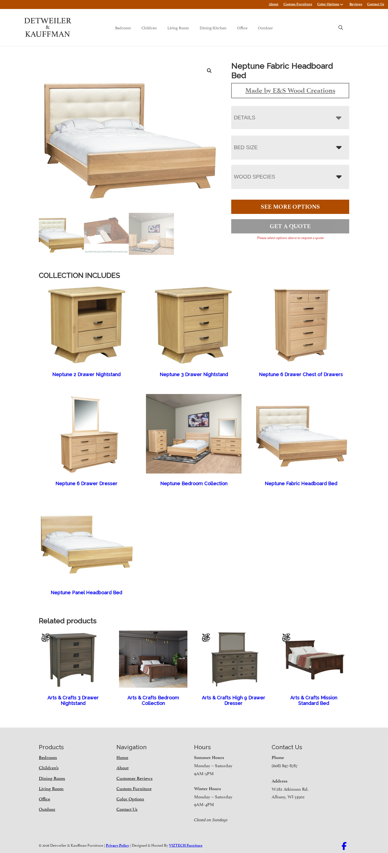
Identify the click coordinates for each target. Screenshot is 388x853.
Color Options (328, 4)
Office (242, 27)
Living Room (178, 27)
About (273, 4)
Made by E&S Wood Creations (290, 90)
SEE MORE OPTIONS (290, 206)
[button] (209, 71)
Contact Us (375, 4)
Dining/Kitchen (213, 27)
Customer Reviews (134, 777)
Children (149, 27)
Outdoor (265, 27)
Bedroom (123, 27)
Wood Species (254, 177)
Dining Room (52, 777)
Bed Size (246, 147)
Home (122, 756)
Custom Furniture (297, 4)
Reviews (355, 4)
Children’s (49, 767)
